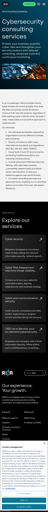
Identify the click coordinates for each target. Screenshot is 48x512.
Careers (6, 422)
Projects (6, 439)
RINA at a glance (10, 418)
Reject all (24, 500)
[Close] (44, 443)
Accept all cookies (24, 507)
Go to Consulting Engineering (14, 11)
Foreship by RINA (32, 422)
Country (31, 373)
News (4, 434)
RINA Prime (29, 418)
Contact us (29, 4)
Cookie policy (10, 488)
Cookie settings (24, 494)
